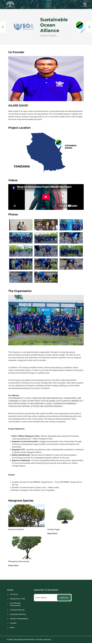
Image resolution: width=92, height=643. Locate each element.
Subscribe (64, 598)
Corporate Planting (18, 614)
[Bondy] (89, 27)
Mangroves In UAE (17, 599)
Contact (13, 623)
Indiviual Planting (17, 610)
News (12, 627)
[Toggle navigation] (85, 4)
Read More (52, 533)
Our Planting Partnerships (15, 604)
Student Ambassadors (19, 619)
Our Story (14, 594)
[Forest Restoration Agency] (3, 27)
